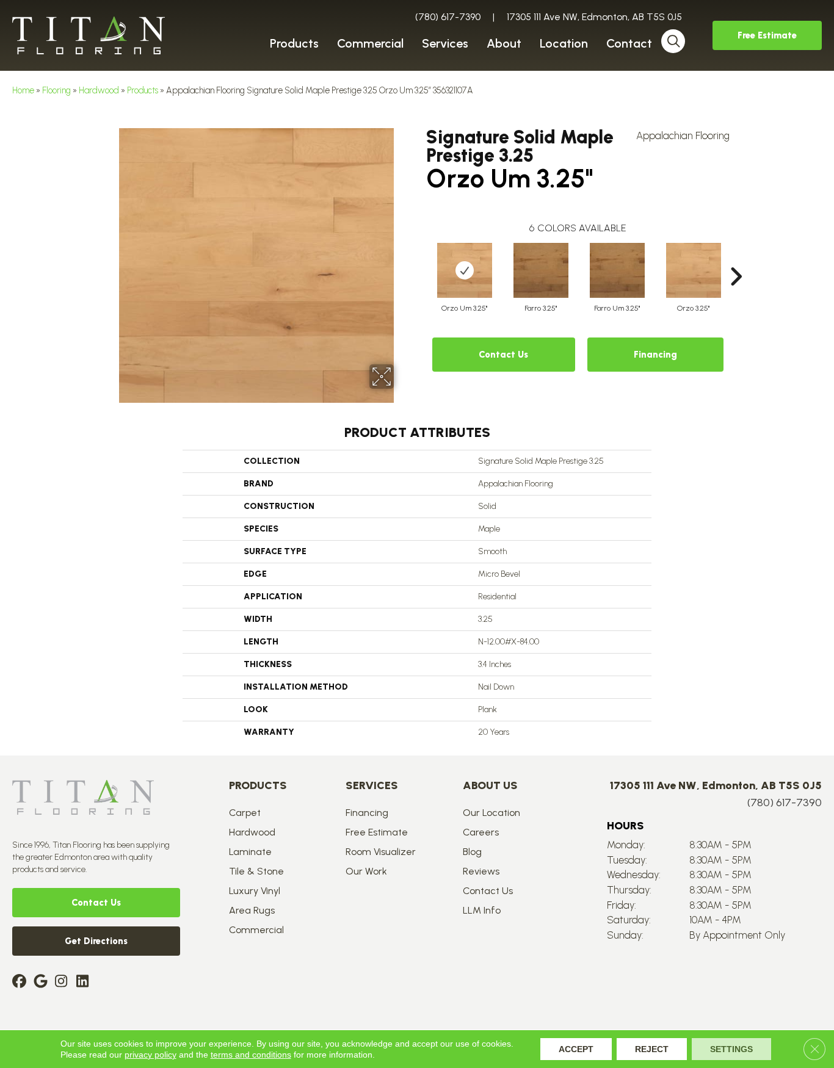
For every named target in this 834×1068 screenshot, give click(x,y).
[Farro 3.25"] (540, 270)
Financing (655, 354)
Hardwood (99, 90)
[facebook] (21, 982)
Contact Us (503, 354)
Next (736, 258)
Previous (420, 258)
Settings (731, 1049)
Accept (576, 1049)
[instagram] (64, 982)
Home (23, 90)
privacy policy (150, 1054)
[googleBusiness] (42, 982)
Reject (652, 1049)
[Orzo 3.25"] (693, 270)
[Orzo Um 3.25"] (464, 270)
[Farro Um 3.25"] (617, 270)
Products (142, 90)
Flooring (56, 90)
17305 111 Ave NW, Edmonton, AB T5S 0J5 (594, 17)
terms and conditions (251, 1054)
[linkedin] (85, 982)
